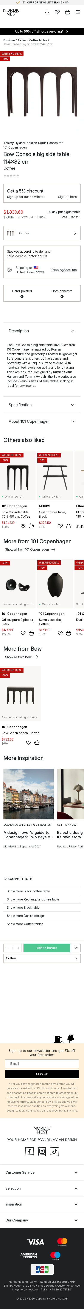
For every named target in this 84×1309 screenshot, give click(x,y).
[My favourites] (57, 12)
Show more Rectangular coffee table (33, 899)
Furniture (9, 40)
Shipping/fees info (64, 270)
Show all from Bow (18, 657)
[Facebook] (29, 1151)
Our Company (16, 1220)
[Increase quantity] (19, 948)
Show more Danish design (25, 916)
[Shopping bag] (67, 12)
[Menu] (78, 12)
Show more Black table (23, 907)
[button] (11, 175)
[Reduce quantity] (6, 948)
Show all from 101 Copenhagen (27, 549)
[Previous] (7, 92)
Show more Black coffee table (28, 891)
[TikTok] (54, 1151)
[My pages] (47, 12)
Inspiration (13, 1204)
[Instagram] (42, 1151)
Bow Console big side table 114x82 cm (28, 44)
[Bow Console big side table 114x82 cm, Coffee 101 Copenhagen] (42, 92)
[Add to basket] (31, 525)
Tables (22, 40)
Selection (13, 1188)
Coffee (11, 958)
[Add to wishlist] (23, 526)
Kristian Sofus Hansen (42, 143)
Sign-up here (67, 197)
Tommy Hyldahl (14, 143)
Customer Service (20, 1172)
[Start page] (11, 12)
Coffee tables (38, 40)
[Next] (76, 92)
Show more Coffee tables (25, 924)
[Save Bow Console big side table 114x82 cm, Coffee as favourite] (76, 948)
